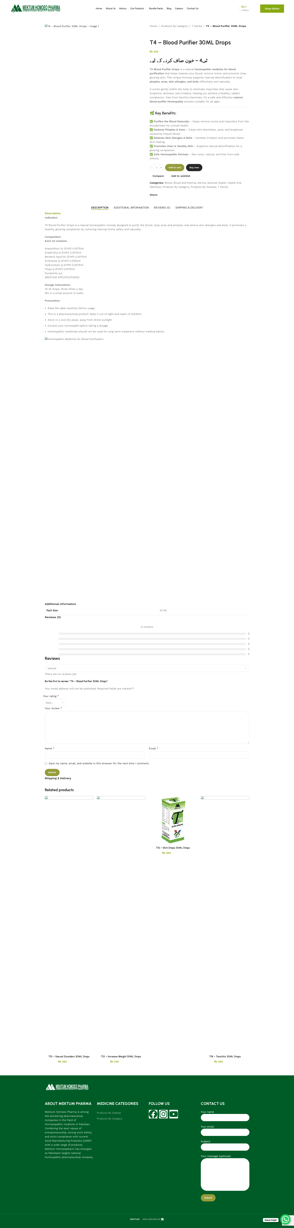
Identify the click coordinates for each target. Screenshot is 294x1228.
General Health (216, 182)
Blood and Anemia (185, 182)
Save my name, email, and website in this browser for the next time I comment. (99, 763)
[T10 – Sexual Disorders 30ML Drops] (69, 924)
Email (153, 748)
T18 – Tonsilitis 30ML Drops (225, 1056)
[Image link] (67, 1087)
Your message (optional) (216, 1156)
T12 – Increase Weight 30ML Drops (121, 1056)
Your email (207, 1126)
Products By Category (174, 26)
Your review (53, 708)
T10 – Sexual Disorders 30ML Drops (69, 1056)
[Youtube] (173, 1114)
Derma (202, 182)
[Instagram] (163, 1114)
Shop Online (272, 8)
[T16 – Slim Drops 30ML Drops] (173, 820)
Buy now (194, 167)
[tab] (99, 207)
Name (49, 748)
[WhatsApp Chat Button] (285, 1219)
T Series (197, 26)
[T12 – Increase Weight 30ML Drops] (121, 924)
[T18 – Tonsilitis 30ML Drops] (225, 924)
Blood (168, 182)
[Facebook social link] (160, 194)
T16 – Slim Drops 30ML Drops (173, 847)
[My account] (254, 8)
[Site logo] (35, 8)
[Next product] (160, 34)
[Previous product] (152, 34)
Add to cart (175, 167)
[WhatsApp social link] (164, 194)
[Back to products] (156, 34)
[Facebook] (153, 1114)
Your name (207, 1111)
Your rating (51, 696)
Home (153, 26)
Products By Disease (203, 186)
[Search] (229, 8)
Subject (205, 1141)
